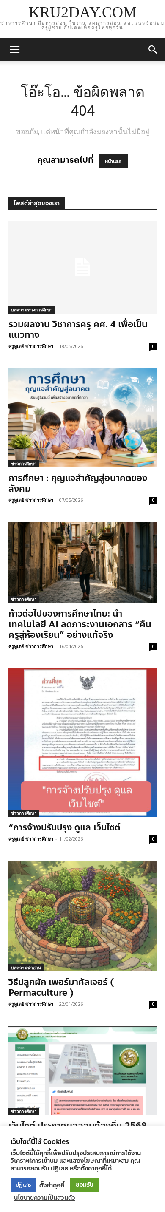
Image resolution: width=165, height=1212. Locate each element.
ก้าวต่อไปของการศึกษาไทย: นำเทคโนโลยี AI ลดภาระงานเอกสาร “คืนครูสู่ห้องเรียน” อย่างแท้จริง (79, 624)
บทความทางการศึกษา (32, 310)
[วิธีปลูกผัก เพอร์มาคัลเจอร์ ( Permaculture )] (82, 916)
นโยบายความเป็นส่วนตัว (44, 1197)
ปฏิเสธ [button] (23, 1185)
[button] (153, 49)
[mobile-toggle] (14, 49)
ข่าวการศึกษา (24, 464)
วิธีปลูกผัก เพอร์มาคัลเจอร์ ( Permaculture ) (61, 987)
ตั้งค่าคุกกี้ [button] (51, 1185)
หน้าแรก (113, 161)
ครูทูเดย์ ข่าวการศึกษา (30, 346)
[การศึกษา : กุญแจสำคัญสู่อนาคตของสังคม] (82, 417)
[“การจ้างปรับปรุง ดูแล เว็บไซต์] (82, 742)
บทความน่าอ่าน (26, 968)
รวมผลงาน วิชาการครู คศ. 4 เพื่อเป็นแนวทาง (78, 329)
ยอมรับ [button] (85, 1184)
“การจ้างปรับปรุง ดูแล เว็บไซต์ (64, 827)
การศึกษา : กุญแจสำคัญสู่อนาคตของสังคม (77, 483)
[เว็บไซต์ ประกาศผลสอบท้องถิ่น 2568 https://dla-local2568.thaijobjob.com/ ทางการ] (82, 1070)
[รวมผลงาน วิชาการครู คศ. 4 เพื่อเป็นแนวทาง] (82, 267)
